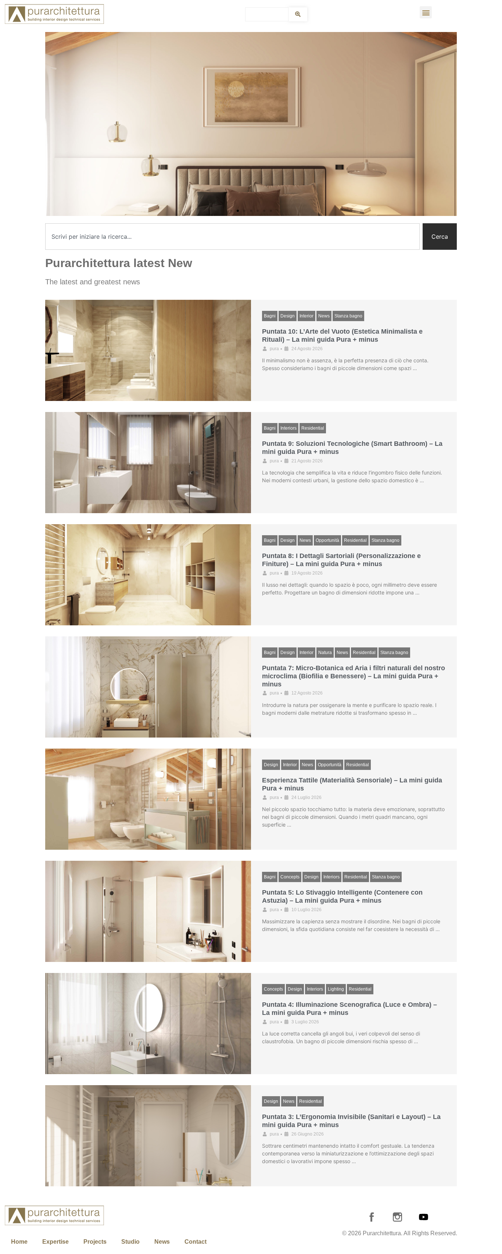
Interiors (288, 428)
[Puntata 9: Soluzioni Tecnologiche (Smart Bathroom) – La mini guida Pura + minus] (148, 462)
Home (19, 1242)
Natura (325, 652)
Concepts (290, 877)
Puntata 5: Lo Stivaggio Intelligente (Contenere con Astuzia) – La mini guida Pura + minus (342, 896)
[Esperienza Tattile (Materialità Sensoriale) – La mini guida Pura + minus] (148, 799)
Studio (130, 1242)
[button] (426, 12)
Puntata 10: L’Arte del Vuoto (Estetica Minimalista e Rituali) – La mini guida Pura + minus (342, 335)
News (324, 316)
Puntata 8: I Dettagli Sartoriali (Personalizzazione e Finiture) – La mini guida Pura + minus (341, 560)
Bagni (270, 316)
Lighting (336, 989)
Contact (195, 1242)
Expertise (55, 1242)
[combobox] (232, 236)
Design (287, 316)
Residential (312, 428)
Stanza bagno (348, 316)
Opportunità (327, 540)
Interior (306, 316)
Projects (95, 1242)
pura (274, 348)
